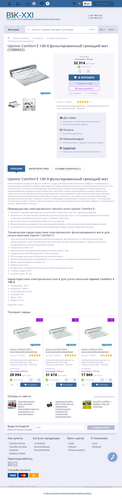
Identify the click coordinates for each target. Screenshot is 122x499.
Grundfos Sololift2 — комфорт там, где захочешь (102, 404)
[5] (87, 102)
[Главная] (8, 38)
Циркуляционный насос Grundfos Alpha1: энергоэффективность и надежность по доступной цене (28, 407)
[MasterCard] (23, 475)
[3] (83, 102)
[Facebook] (10, 464)
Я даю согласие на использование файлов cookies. (68, 493)
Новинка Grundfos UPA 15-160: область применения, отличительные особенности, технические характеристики (64, 409)
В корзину (86, 77)
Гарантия (69, 148)
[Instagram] (15, 464)
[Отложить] (17, 385)
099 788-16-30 (96, 18)
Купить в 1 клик (85, 83)
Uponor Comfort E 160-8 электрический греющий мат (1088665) (59, 352)
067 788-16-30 (96, 15)
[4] (85, 102)
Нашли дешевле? (85, 89)
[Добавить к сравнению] (12, 385)
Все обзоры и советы (104, 396)
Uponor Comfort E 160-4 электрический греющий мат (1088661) (95, 352)
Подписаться (101, 427)
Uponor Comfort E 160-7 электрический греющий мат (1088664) (23, 352)
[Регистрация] (18, 3)
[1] (78, 102)
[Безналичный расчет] (34, 475)
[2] (80, 102)
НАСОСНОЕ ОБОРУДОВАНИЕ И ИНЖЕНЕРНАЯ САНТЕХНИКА (33, 19)
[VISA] (13, 475)
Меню (111, 29)
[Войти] (10, 3)
